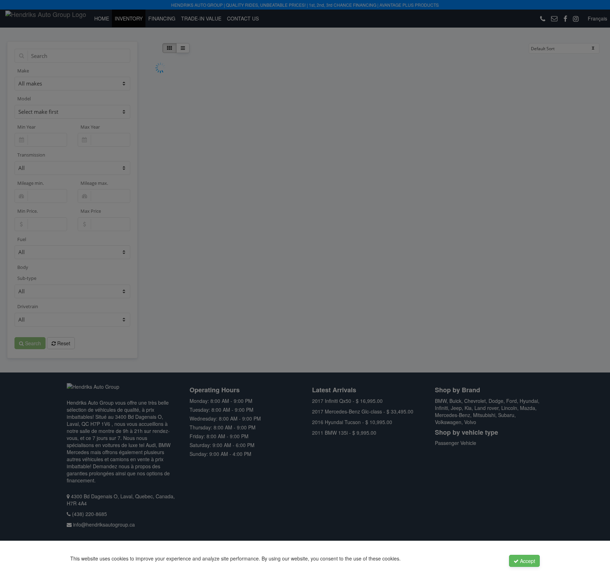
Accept (527, 560)
